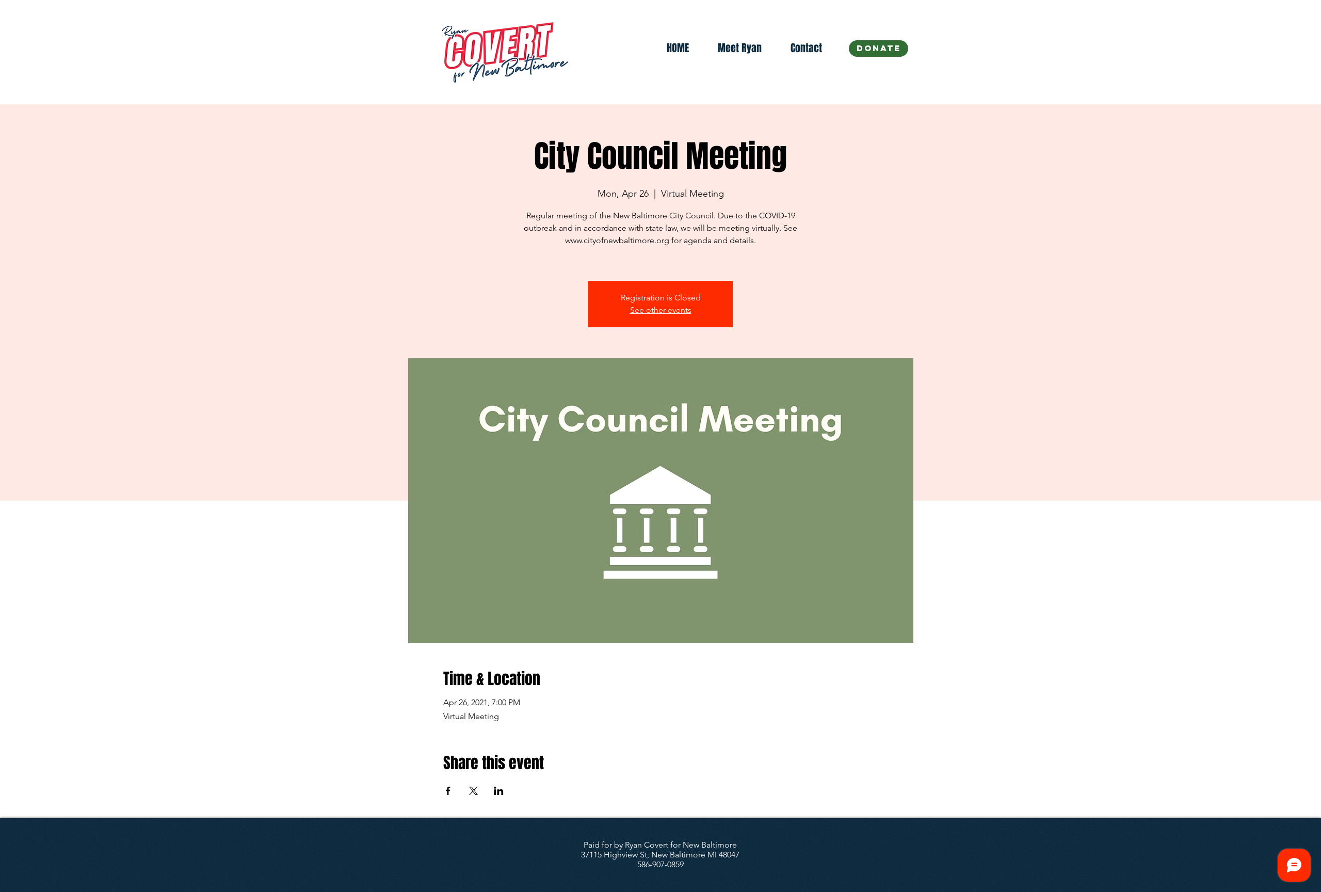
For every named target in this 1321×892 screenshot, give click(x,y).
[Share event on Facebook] (448, 791)
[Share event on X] (473, 791)
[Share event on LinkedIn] (499, 791)
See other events (660, 310)
